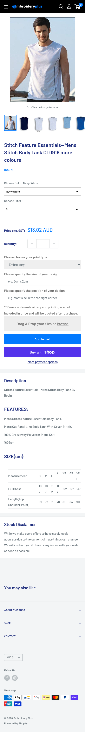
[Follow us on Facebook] (7, 678)
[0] (77, 6)
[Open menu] (6, 6)
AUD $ (9, 657)
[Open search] (61, 6)
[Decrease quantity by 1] (32, 243)
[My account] (69, 6)
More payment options (43, 362)
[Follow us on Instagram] (15, 678)
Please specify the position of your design (34, 290)
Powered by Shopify (15, 723)
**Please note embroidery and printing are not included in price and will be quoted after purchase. (41, 310)
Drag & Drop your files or (42, 324)
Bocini (8, 169)
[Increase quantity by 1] (54, 243)
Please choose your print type (25, 257)
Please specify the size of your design (31, 274)
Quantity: (10, 244)
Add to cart (42, 339)
